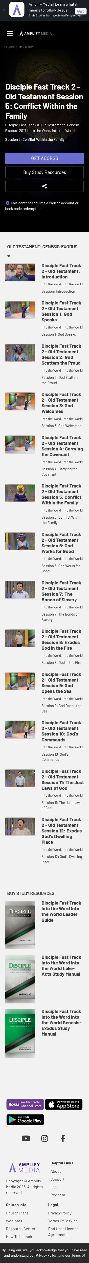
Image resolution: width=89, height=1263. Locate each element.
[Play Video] (20, 273)
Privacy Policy (59, 1212)
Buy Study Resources (44, 172)
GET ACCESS (44, 158)
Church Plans (17, 1212)
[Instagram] (44, 1138)
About (55, 1171)
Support (57, 1179)
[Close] (3, 10)
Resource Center (21, 1228)
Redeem (57, 1194)
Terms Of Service (63, 1220)
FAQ (53, 1186)
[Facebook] (63, 1138)
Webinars (14, 1220)
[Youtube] (26, 1138)
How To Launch (19, 1236)
